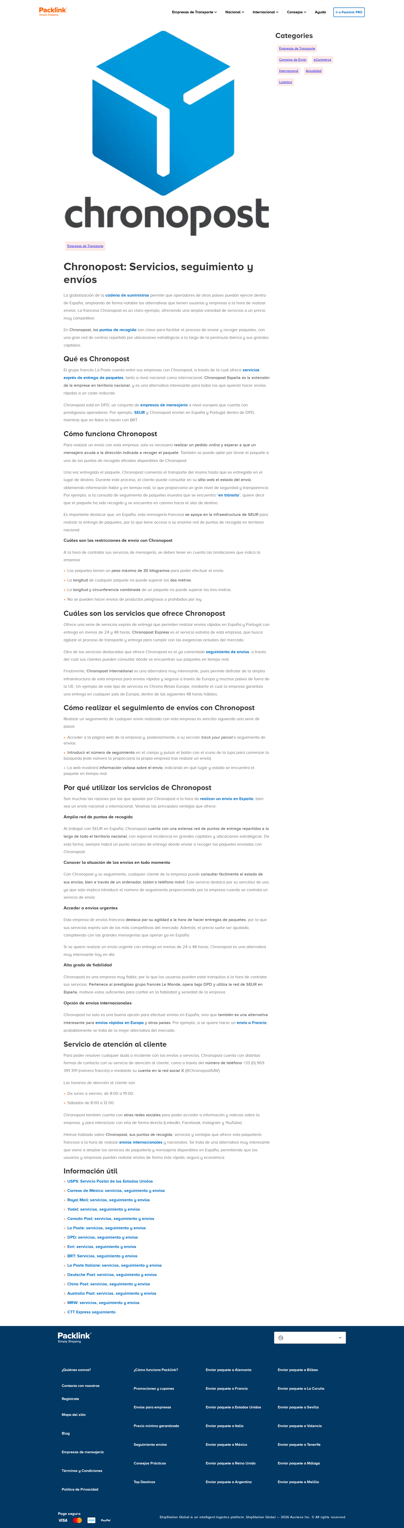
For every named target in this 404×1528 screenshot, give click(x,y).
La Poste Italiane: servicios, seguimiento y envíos (114, 1265)
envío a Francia (252, 1022)
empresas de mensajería (164, 405)
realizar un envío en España (226, 798)
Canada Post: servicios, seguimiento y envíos (110, 1218)
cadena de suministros (127, 295)
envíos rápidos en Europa (119, 1022)
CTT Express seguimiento (91, 1312)
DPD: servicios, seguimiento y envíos (102, 1237)
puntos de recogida (118, 329)
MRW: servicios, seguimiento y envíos (103, 1302)
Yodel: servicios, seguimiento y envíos (103, 1209)
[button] (195, 12)
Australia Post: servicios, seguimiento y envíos (111, 1293)
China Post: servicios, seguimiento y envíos (108, 1284)
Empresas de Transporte (85, 246)
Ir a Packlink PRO (349, 12)
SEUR (139, 412)
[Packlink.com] (53, 12)
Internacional (288, 71)
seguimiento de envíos (227, 651)
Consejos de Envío (292, 59)
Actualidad (313, 71)
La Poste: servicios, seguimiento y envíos (106, 1228)
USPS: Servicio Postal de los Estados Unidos (110, 1181)
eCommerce (322, 59)
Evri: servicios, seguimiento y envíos (101, 1246)
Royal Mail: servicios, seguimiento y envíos (108, 1200)
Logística (285, 82)
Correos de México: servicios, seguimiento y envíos (116, 1190)
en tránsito (228, 495)
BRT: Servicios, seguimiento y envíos (102, 1256)
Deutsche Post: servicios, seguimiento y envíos (112, 1274)
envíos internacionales (140, 1142)
